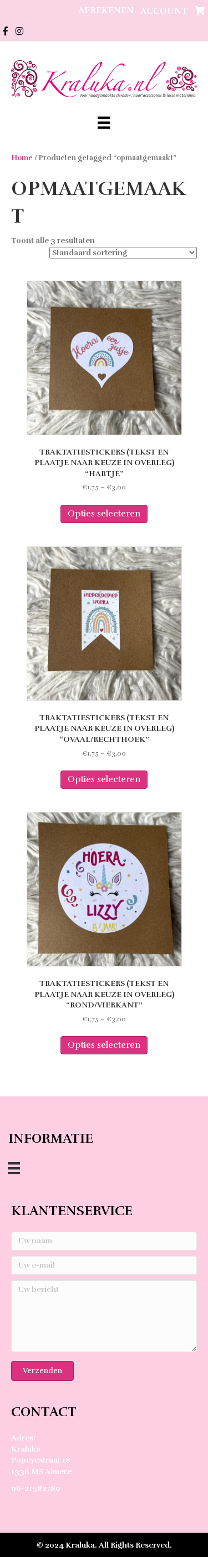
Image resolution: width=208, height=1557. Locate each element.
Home (22, 158)
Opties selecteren (104, 513)
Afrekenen (106, 10)
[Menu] (103, 122)
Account (164, 11)
